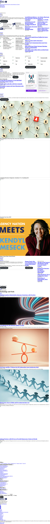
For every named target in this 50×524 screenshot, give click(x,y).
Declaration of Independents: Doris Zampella (43, 279)
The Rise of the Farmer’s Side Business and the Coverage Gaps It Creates (44, 264)
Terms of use (2, 523)
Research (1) (2, 491)
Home (1, 509)
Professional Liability (44, 57)
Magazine (1, 258)
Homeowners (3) (2, 485)
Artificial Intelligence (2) (4, 474)
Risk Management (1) (3, 477)
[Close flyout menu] (0, 3)
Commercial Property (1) (4, 483)
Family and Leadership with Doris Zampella (11, 83)
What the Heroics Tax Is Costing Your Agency (44, 275)
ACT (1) (1, 490)
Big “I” (1, 511)
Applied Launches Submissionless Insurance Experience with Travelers (18, 295)
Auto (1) (1, 486)
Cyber (42, 64)
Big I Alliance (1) (2, 492)
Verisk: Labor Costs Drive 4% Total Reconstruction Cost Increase (43, 23)
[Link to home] (25, 10)
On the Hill (5, 22)
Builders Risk (30, 64)
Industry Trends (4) (3, 488)
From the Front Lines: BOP (5, 217)
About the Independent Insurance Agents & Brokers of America (10, 4)
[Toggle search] (1, 290)
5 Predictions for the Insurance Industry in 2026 (12, 325)
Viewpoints (2, 93)
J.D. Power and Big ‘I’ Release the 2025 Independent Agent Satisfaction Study (19, 367)
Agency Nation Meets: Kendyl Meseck (7, 256)
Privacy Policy (2, 522)
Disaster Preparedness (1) (4, 470)
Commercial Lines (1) (3, 482)
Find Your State (2, 6)
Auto (4, 57)
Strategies (1, 32)
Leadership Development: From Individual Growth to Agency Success (11, 81)
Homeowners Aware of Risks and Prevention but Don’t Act (14, 402)
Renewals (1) (2, 469)
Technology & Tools (19, 45)
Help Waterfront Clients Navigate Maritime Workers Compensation (36, 47)
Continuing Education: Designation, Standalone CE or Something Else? (14, 177)
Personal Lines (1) (3, 484)
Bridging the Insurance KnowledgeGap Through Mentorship (43, 270)
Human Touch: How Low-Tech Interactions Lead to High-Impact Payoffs (30, 263)
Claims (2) (1, 471)
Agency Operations (6, 38)
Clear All (24, 463)
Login (1, 0)
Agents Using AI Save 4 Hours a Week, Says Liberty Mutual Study (43, 29)
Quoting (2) (2, 472)
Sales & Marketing (19, 38)
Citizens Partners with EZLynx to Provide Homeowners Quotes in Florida (18, 439)
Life (16, 64)
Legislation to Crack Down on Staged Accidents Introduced (30, 23)
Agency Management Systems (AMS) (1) (6, 476)
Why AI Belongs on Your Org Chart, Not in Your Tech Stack (12, 138)
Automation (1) (2, 475)
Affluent (4, 64)
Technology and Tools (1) (4, 473)
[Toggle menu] (4, 290)
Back (2, 14)
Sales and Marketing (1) (3, 465)
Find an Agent (2, 5)
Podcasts (1, 68)
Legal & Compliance (6, 45)
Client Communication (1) (4, 466)
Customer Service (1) (3, 467)
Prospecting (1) (2, 468)
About (1, 510)
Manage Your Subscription (4, 512)
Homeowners (18, 57)
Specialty (29, 57)
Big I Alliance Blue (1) (3, 493)
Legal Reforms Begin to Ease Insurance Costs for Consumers (31, 18)
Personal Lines (13, 463)
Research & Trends (6, 26)
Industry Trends (19, 463)
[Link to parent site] (3, 2)
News (1, 13)
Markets (1, 55)
